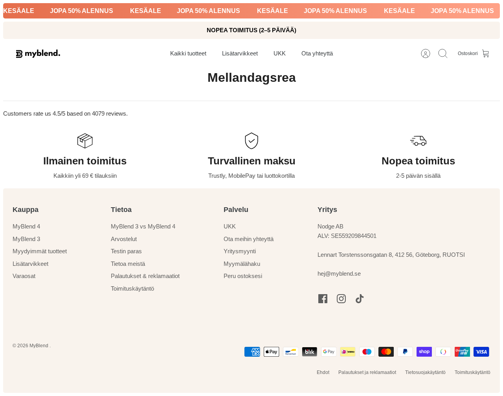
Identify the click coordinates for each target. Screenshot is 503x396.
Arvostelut (124, 239)
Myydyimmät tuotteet (40, 251)
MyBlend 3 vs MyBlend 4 (143, 226)
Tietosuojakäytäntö (425, 372)
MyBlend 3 (26, 239)
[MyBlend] (38, 53)
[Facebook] (323, 298)
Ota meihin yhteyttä (249, 239)
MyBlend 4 (26, 226)
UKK (230, 226)
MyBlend (39, 345)
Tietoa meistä (128, 263)
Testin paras (126, 251)
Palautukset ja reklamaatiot (367, 372)
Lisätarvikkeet (30, 263)
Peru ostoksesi (243, 276)
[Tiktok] (360, 298)
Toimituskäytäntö (132, 288)
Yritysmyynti (240, 251)
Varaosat (24, 276)
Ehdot (323, 372)
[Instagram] (341, 298)
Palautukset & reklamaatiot (145, 276)
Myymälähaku (242, 263)
